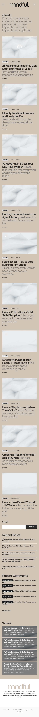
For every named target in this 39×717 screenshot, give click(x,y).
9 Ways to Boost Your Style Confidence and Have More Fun (18, 540)
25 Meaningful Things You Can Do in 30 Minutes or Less (18, 567)
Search (5, 522)
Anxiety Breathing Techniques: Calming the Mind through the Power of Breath (18, 560)
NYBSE (20, 711)
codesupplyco (7, 580)
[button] (3, 4)
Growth (5, 61)
